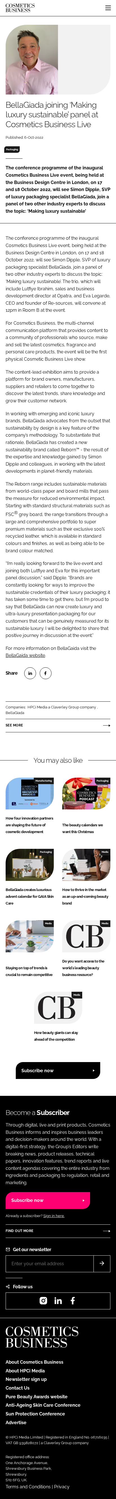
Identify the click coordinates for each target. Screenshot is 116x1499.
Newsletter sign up (26, 1379)
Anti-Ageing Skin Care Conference (43, 1405)
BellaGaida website (25, 655)
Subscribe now (37, 1070)
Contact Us (18, 1388)
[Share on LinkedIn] (30, 673)
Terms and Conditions (28, 1486)
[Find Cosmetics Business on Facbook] (72, 1302)
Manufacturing (43, 780)
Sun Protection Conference (35, 1414)
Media (105, 852)
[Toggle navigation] (108, 8)
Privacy (62, 1486)
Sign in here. (53, 1216)
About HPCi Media (25, 1371)
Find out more (19, 1231)
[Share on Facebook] (46, 673)
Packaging (12, 149)
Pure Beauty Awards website (37, 1396)
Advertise (16, 1422)
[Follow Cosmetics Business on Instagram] (43, 1302)
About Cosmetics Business (34, 1362)
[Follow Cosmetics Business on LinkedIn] (58, 1302)
